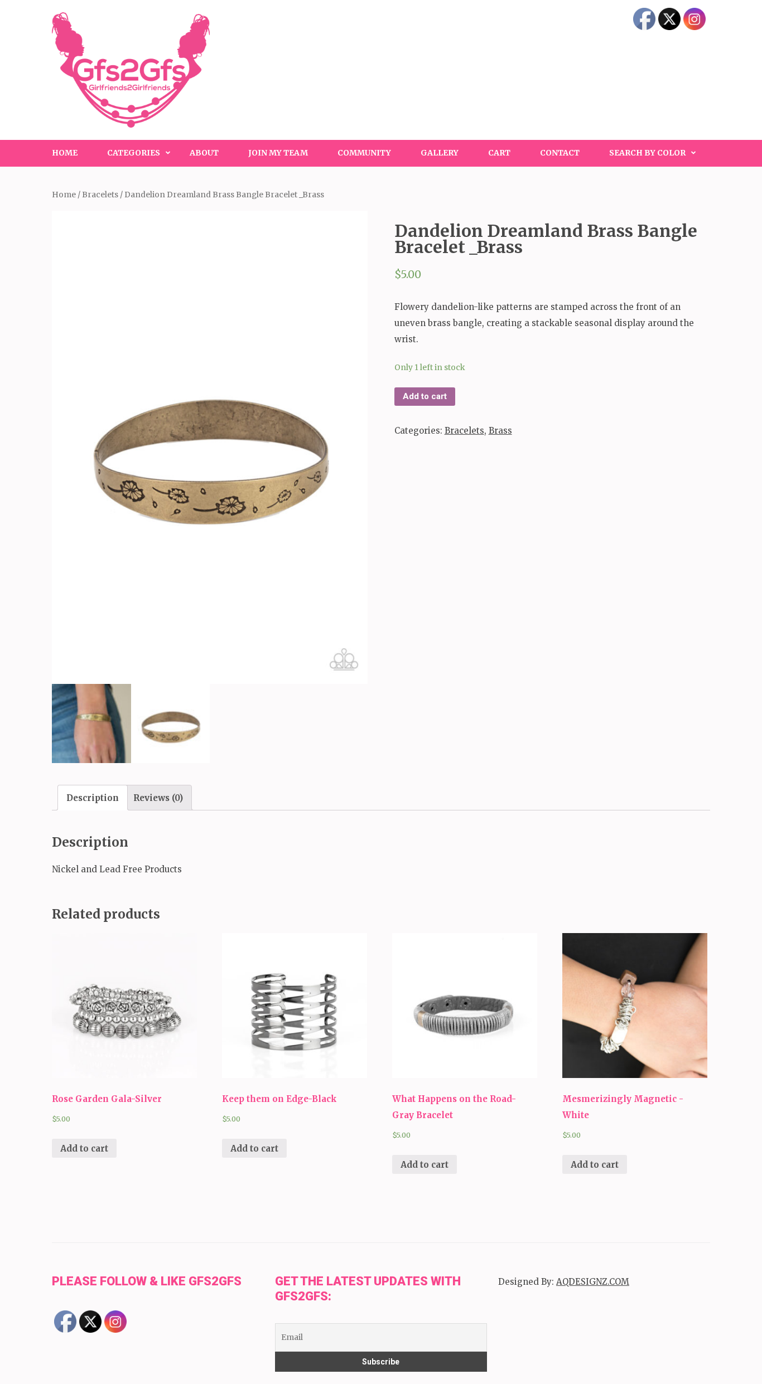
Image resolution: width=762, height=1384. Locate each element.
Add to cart (425, 396)
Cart (499, 153)
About (204, 153)
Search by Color (647, 153)
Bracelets (100, 195)
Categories (133, 153)
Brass (500, 430)
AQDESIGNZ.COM (592, 1281)
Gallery (440, 153)
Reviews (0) (158, 798)
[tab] (92, 797)
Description (92, 798)
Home (65, 153)
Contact (560, 153)
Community (364, 153)
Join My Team (278, 153)
